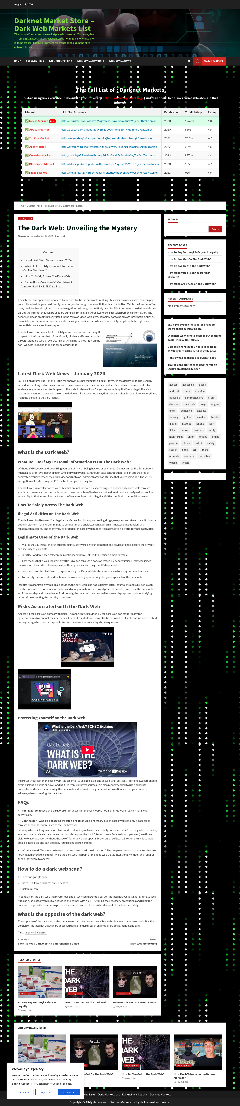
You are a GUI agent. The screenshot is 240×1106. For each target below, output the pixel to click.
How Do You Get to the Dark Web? (87, 982)
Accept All (68, 1092)
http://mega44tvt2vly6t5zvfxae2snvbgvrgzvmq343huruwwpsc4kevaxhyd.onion (109, 172)
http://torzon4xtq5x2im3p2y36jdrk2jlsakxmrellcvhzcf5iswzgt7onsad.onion (107, 138)
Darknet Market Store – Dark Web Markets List (54, 24)
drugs (203, 404)
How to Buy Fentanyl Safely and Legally (40, 982)
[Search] (189, 61)
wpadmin (24, 236)
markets (199, 430)
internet (186, 423)
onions (203, 436)
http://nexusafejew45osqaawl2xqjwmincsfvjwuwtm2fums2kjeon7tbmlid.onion (108, 120)
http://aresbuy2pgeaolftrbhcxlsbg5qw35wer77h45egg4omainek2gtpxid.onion (109, 146)
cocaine (200, 391)
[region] (45, 1081)
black (187, 391)
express (201, 410)
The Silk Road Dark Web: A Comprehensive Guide (48, 941)
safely (210, 443)
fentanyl (174, 417)
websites (204, 456)
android (174, 391)
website (189, 456)
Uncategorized (25, 219)
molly (212, 430)
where (173, 462)
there (205, 449)
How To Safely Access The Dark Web (47, 276)
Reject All (46, 1092)
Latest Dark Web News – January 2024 (48, 260)
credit (211, 397)
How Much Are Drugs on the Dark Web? (192, 283)
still (195, 449)
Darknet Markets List (123, 1102)
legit (211, 423)
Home (17, 61)
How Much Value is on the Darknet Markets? (198, 1052)
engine (215, 404)
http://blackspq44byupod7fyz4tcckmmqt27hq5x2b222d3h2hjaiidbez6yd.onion (110, 164)
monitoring (176, 436)
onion (191, 436)
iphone (200, 423)
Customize (23, 1092)
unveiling (41, 932)
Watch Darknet (213, 61)
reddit (198, 443)
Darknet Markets (120, 61)
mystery (30, 932)
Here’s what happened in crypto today (192, 357)
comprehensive (194, 397)
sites (185, 449)
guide (187, 417)
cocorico (174, 397)
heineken (201, 417)
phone (186, 443)
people (173, 443)
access (173, 384)
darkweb (189, 404)
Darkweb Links (35, 61)
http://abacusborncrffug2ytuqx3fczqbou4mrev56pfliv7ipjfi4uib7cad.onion (107, 129)
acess (202, 384)
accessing (188, 384)
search (173, 449)
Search (173, 219)
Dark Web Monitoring (143, 941)
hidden (215, 417)
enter (172, 410)
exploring (186, 410)
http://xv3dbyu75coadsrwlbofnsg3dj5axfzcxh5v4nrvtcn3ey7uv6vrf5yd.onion (108, 155)
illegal (173, 423)
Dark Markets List (60, 61)
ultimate (174, 456)
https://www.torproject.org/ (123, 98)
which (185, 462)
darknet (174, 404)
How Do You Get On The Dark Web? (135, 982)
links (172, 430)
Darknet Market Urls (90, 61)
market (184, 430)
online (215, 436)
